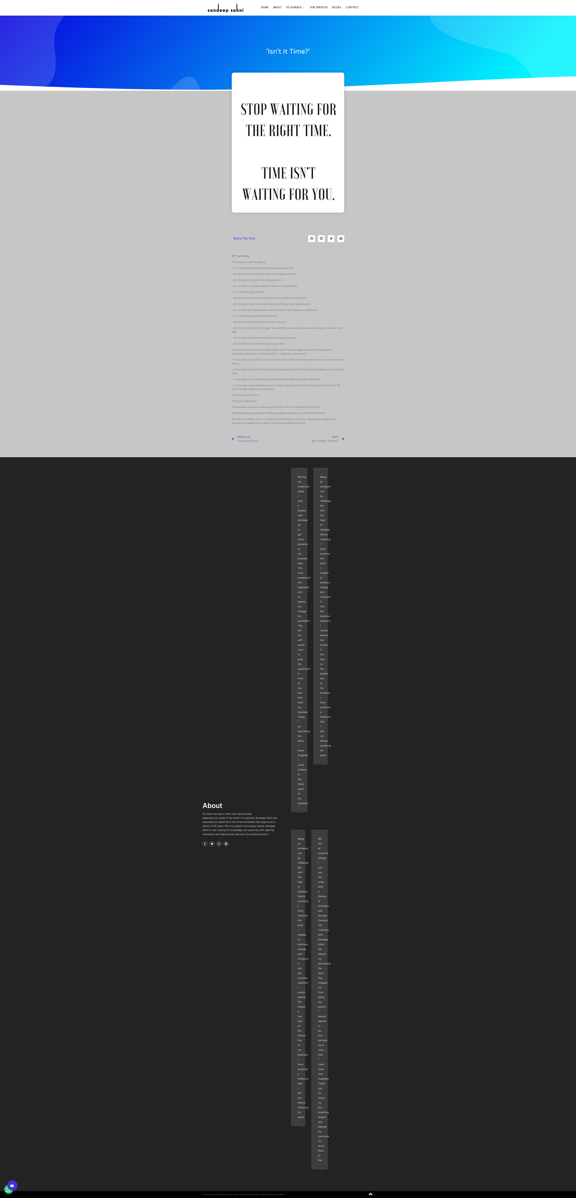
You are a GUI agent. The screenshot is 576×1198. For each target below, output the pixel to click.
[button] (12, 1185)
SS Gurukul (294, 7)
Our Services (319, 7)
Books (336, 7)
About (277, 7)
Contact (352, 7)
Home (264, 7)
